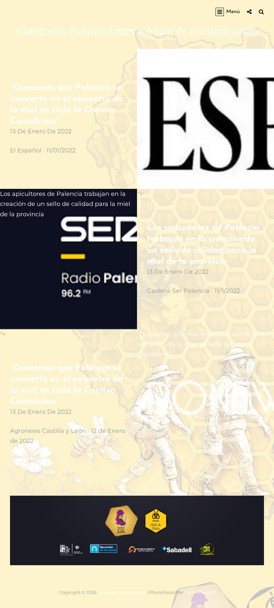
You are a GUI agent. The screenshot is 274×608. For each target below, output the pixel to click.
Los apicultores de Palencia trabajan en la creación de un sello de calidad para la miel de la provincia (65, 204)
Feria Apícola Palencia (122, 592)
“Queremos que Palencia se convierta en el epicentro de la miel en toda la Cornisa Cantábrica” (202, 64)
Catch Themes (200, 592)
